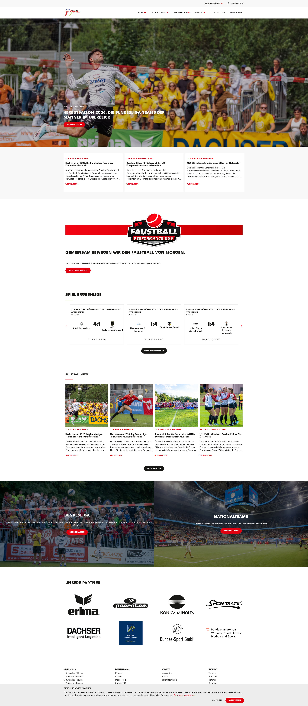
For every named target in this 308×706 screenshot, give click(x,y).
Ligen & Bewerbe (159, 13)
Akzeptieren (235, 700)
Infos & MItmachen (78, 270)
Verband (212, 673)
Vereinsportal (237, 3)
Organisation (181, 13)
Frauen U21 (120, 683)
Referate (213, 680)
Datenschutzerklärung (184, 695)
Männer (118, 673)
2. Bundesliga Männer (73, 676)
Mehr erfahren (77, 532)
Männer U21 (121, 680)
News (140, 13)
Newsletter (167, 673)
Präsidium (213, 676)
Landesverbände (212, 3)
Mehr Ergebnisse (152, 351)
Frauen (118, 676)
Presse (165, 676)
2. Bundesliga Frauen (73, 683)
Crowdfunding (237, 13)
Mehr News (152, 468)
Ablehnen (217, 700)
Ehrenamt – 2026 (217, 13)
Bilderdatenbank (169, 680)
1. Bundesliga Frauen (73, 680)
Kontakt (212, 683)
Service (198, 13)
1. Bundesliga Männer (73, 673)
